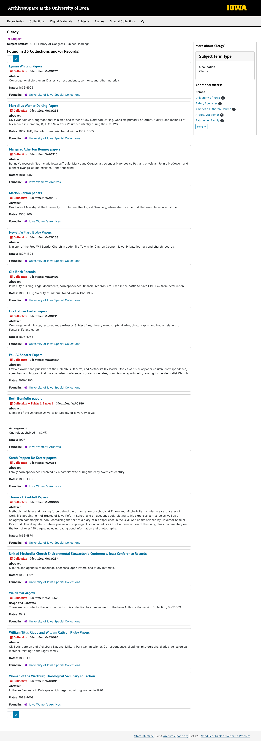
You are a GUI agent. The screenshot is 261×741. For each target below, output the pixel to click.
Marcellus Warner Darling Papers (33, 105)
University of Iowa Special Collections (54, 94)
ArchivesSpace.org (175, 736)
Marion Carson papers (25, 193)
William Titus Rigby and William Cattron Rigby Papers (49, 632)
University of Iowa (209, 97)
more (200, 126)
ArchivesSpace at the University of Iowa (48, 8)
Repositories (15, 21)
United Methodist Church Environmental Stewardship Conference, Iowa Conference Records (78, 553)
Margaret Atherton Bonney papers (34, 149)
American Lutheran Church (214, 109)
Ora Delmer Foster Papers (28, 311)
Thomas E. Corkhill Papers (28, 497)
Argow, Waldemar (208, 114)
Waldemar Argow (22, 593)
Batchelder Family (209, 120)
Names (99, 21)
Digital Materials (61, 21)
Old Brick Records (22, 271)
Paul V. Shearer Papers (25, 354)
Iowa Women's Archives (45, 182)
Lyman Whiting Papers (25, 66)
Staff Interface (144, 736)
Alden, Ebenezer (208, 103)
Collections (37, 21)
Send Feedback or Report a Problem (225, 736)
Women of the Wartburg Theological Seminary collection (52, 676)
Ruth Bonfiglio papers (25, 398)
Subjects (83, 21)
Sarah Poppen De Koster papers (32, 457)
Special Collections (123, 21)
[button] (215, 56)
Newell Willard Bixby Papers (30, 232)
